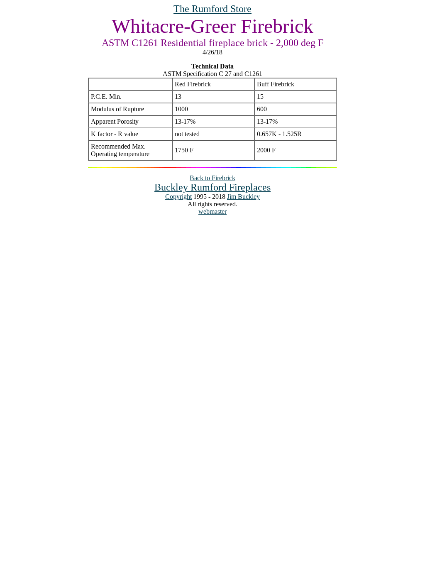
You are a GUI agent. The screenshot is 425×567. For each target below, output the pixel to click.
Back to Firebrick (212, 177)
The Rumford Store (212, 8)
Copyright (178, 196)
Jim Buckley (243, 196)
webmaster (212, 211)
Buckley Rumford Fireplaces (212, 187)
